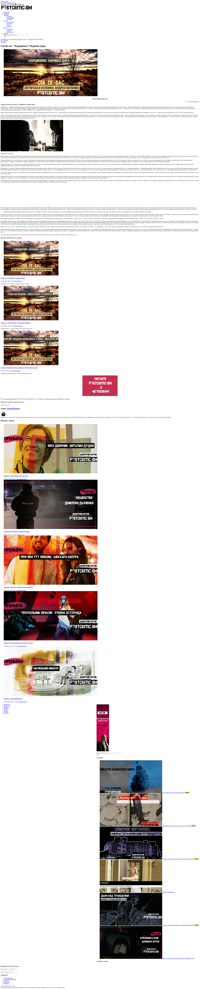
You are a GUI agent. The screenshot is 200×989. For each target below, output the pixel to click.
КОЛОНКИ (18, 238)
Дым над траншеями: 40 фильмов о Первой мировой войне (180, 925)
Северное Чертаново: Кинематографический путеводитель (180, 859)
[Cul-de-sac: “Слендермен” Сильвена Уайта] (31, 275)
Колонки (53, 399)
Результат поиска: (8, 35)
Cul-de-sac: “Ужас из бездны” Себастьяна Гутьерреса (15, 323)
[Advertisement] (100, 195)
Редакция (6, 980)
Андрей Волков (9, 399)
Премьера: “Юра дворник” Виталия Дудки (16, 476)
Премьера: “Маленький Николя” (13, 698)
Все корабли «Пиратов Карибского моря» (175, 792)
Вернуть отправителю (168, 892)
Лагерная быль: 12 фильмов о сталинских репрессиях (178, 825)
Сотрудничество (8, 978)
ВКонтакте (7, 704)
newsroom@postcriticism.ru (7, 2)
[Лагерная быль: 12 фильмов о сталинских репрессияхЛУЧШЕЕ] (131, 825)
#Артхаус (67, 399)
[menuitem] (6, 12)
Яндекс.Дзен (7, 705)
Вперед (6, 40)
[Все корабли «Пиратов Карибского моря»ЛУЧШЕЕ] (131, 792)
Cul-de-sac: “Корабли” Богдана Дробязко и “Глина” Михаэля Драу (19, 367)
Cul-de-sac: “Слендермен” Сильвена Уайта (13, 278)
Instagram (6, 713)
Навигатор (6, 982)
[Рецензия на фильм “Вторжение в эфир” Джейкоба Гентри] (131, 958)
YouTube (6, 711)
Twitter (5, 710)
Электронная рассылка (10, 979)
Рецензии (58, 399)
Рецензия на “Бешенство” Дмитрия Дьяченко (17, 531)
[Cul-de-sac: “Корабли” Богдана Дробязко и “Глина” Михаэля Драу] (31, 364)
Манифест (6, 983)
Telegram (6, 707)
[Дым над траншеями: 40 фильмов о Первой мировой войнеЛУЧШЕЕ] (131, 925)
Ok (64, 987)
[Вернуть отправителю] (131, 892)
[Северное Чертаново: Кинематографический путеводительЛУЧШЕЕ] (131, 859)
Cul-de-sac (3, 42)
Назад (2, 40)
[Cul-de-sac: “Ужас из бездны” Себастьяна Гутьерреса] (31, 319)
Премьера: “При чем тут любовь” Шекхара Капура (18, 587)
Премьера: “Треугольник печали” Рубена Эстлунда (18, 643)
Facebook (6, 708)
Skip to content (4, 1)
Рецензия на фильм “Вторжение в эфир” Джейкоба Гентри (178, 958)
